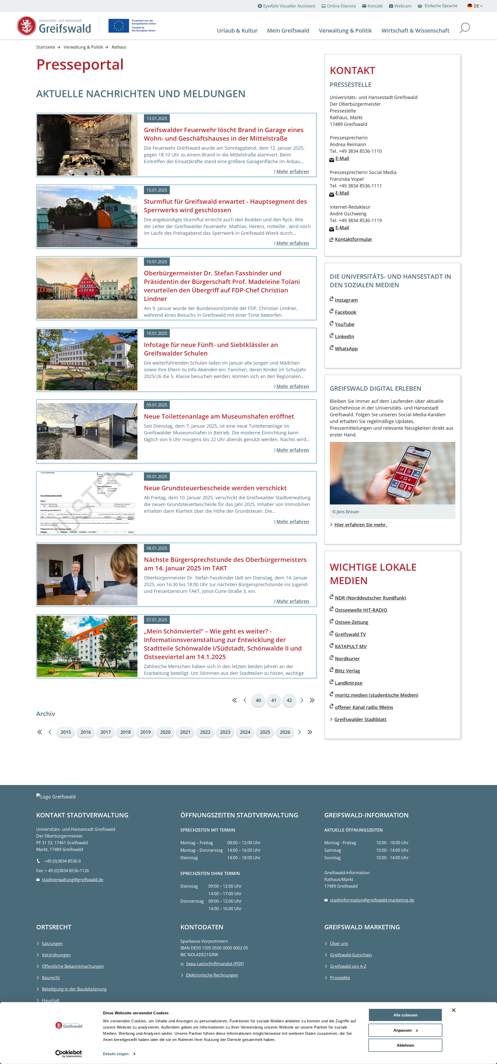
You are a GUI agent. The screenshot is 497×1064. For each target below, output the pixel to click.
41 (273, 700)
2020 (165, 732)
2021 (185, 732)
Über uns (339, 943)
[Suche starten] (465, 28)
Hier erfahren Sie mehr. (360, 525)
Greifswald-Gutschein (351, 955)
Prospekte (340, 977)
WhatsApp (346, 348)
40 (258, 700)
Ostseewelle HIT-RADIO (361, 610)
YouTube (344, 324)
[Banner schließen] (454, 1010)
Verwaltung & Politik (83, 47)
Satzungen (52, 943)
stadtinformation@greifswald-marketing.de (372, 900)
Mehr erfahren (292, 171)
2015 (66, 732)
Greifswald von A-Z (348, 966)
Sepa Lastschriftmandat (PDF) (215, 964)
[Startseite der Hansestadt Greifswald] (54, 25)
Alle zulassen (405, 1015)
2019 (145, 732)
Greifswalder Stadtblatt (360, 719)
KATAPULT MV (351, 646)
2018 (125, 732)
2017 (105, 732)
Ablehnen (405, 1045)
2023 (225, 732)
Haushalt (51, 1000)
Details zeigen (116, 1054)
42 (289, 700)
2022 (205, 732)
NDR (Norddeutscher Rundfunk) (370, 598)
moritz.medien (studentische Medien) (376, 695)
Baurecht (51, 977)
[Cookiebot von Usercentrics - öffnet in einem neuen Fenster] (68, 1054)
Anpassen (402, 1030)
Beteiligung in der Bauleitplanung (74, 989)
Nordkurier (347, 658)
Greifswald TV (350, 634)
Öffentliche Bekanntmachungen (73, 966)
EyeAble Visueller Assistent (289, 6)
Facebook (345, 312)
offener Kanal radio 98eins (364, 707)
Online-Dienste (341, 6)
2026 (285, 732)
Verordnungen (56, 955)
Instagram (346, 300)
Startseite (45, 47)
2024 (245, 732)
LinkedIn (344, 336)
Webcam (403, 6)
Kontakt (375, 6)
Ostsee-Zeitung (351, 622)
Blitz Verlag (347, 671)
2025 (265, 732)
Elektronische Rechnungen (212, 975)
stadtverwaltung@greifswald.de (72, 879)
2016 (86, 732)
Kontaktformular (353, 239)
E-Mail (342, 158)
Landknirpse (348, 683)
